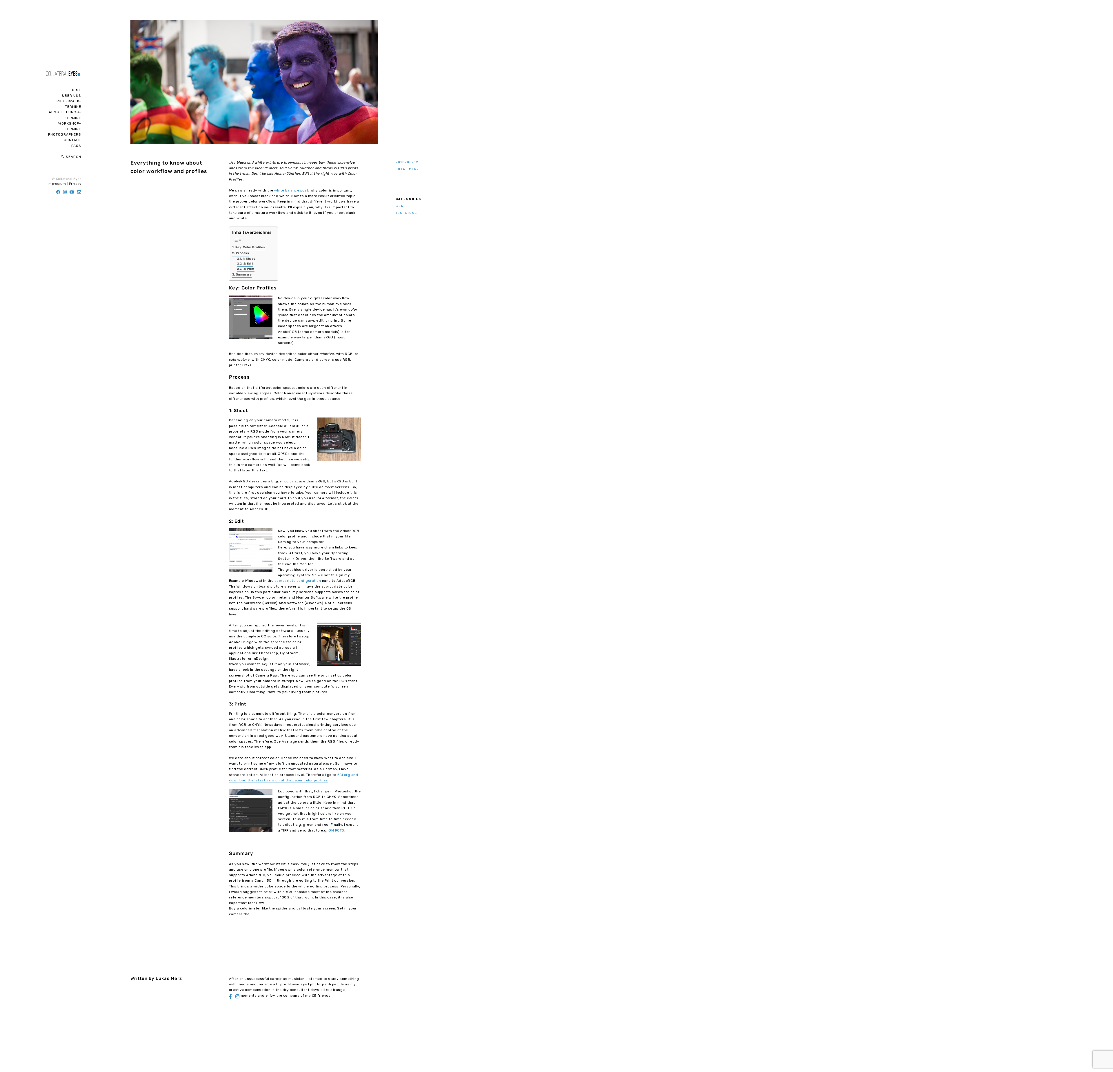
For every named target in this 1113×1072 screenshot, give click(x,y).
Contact (72, 140)
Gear (401, 205)
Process (242, 253)
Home (76, 90)
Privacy (75, 184)
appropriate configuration (297, 581)
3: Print (248, 268)
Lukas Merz (407, 169)
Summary (244, 274)
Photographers (64, 134)
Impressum (57, 184)
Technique (406, 212)
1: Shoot (249, 258)
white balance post (291, 190)
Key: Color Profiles (250, 247)
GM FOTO (336, 830)
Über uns (71, 96)
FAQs (76, 146)
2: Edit (248, 263)
